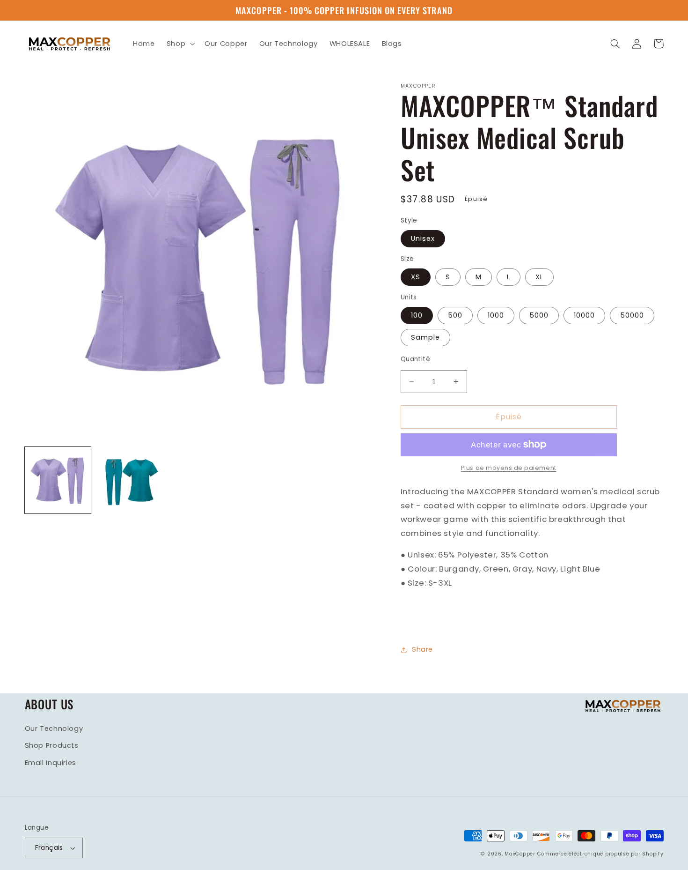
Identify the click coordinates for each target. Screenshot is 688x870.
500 (455, 315)
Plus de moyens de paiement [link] (508, 468)
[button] (179, 43)
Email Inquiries (50, 762)
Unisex (423, 238)
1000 (496, 315)
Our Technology (54, 728)
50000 (632, 315)
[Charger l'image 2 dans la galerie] (129, 480)
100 (417, 315)
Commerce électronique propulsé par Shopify (600, 853)
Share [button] (422, 649)
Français (49, 847)
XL (539, 277)
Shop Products (52, 745)
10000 (584, 315)
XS (415, 277)
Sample (425, 337)
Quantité (415, 359)
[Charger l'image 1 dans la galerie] (58, 480)
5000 (539, 315)
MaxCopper (520, 853)
